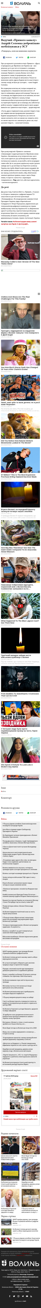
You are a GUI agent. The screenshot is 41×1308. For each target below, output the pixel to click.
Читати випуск (20, 1112)
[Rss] (31, 1296)
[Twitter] (14, 1296)
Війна (17, 7)
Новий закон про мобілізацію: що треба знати (20, 1119)
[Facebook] (9, 1296)
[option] (20, 1120)
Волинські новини (7, 7)
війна (4, 791)
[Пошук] (39, 3)
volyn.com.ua (25, 1253)
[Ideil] (20, 1301)
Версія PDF (34, 1076)
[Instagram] (18, 1296)
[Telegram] (22, 1296)
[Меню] (2, 3)
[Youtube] (27, 1296)
